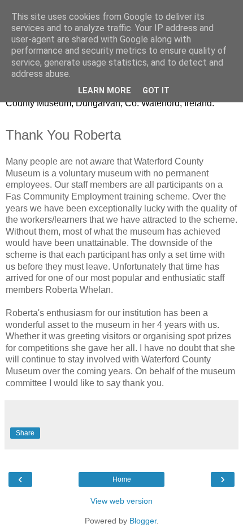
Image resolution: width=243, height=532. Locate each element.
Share (25, 433)
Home (121, 479)
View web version (121, 500)
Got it (156, 91)
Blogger (143, 520)
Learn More (104, 91)
